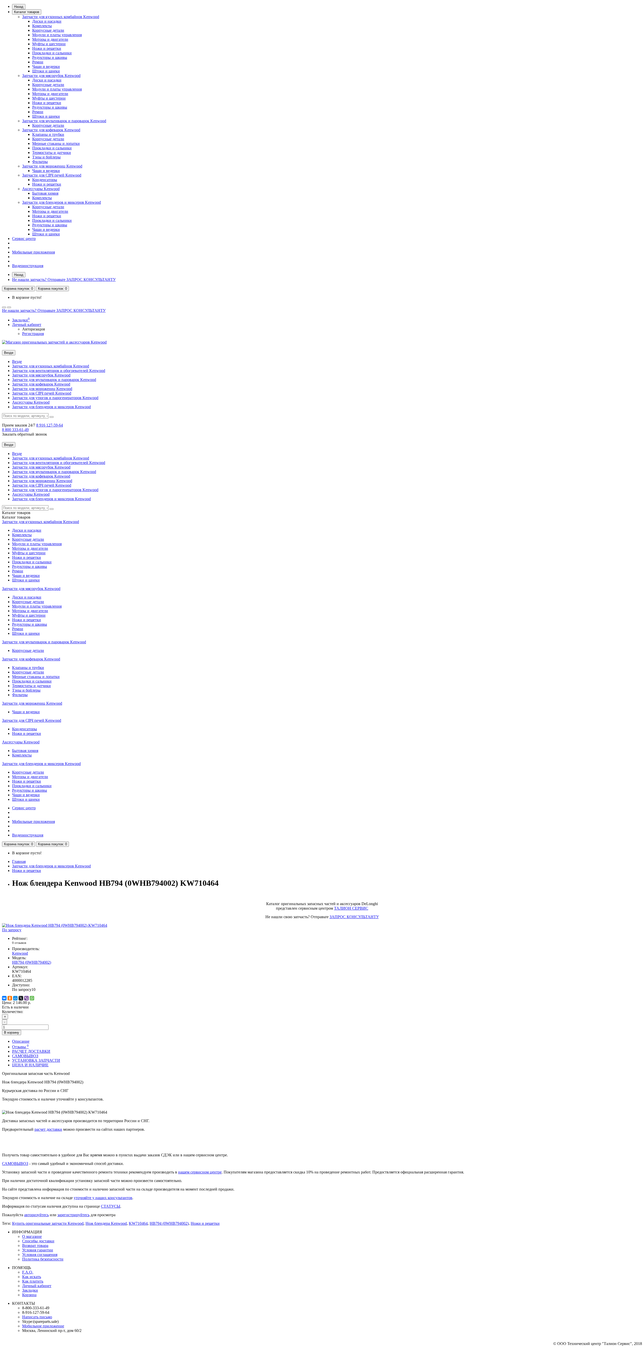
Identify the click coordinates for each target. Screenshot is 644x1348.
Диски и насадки (46, 21)
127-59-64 (49, 425)
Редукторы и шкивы (49, 57)
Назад (18, 7)
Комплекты (42, 26)
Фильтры (40, 161)
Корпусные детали (48, 30)
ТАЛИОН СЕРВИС (351, 908)
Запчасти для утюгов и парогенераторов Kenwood (55, 398)
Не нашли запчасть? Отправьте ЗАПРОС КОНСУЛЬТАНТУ (64, 279)
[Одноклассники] (10, 998)
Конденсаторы (44, 180)
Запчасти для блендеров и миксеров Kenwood (61, 202)
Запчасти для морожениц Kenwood (52, 166)
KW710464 (138, 1223)
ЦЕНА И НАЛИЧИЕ (30, 1065)
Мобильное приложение (43, 1326)
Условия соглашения (39, 1254)
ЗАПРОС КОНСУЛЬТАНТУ (354, 917)
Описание (20, 1041)
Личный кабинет (36, 1286)
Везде (17, 361)
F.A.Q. (27, 1272)
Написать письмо (37, 1317)
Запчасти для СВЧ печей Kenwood (51, 175)
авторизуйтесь (36, 1215)
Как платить (32, 1281)
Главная (19, 861)
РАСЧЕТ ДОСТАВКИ (31, 1051)
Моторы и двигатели (50, 39)
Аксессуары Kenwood (41, 189)
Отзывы (20, 1047)
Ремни (37, 62)
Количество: (12, 1011)
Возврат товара (35, 1245)
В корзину (11, 1032)
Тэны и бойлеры (46, 157)
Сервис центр (24, 238)
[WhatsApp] (32, 998)
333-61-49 (15, 430)
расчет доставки (48, 1129)
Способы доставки (38, 1241)
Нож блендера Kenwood (106, 1223)
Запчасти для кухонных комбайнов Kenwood (60, 17)
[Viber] (26, 998)
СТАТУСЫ (110, 1206)
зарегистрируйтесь (73, 1215)
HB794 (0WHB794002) (169, 1223)
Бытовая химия (45, 193)
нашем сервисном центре (200, 1172)
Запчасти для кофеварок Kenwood (51, 130)
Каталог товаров (26, 12)
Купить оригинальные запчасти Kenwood (48, 1223)
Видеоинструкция (27, 266)
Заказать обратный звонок (24, 434)
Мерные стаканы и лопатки (56, 143)
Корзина (29, 1295)
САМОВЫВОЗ (25, 1056)
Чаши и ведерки (46, 66)
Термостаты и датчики (51, 152)
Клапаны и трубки (48, 134)
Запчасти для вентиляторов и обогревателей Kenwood (58, 370)
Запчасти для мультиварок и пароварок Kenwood (64, 121)
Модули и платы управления (57, 35)
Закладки (30, 1290)
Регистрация (33, 333)
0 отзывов (19, 943)
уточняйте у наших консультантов (103, 1198)
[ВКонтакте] (4, 998)
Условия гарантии (37, 1250)
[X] (21, 998)
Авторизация (33, 329)
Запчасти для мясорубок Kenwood (51, 75)
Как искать (31, 1277)
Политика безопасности (42, 1259)
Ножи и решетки (46, 48)
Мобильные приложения (33, 252)
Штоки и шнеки (46, 71)
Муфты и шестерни (49, 44)
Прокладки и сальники (52, 53)
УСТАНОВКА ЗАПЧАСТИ (36, 1060)
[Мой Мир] (15, 998)
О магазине (32, 1236)
